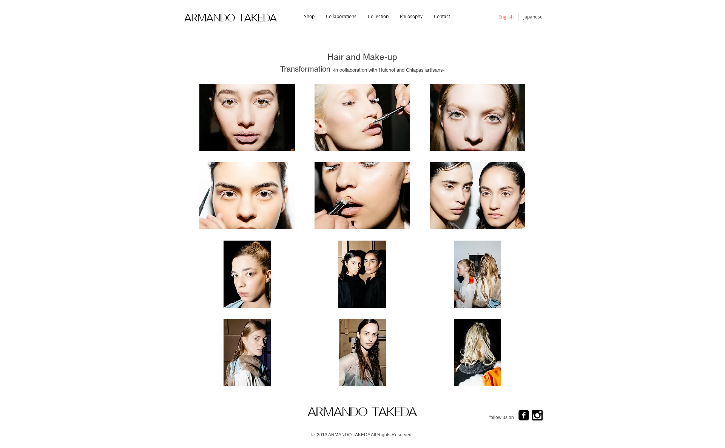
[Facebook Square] (523, 415)
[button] (378, 16)
